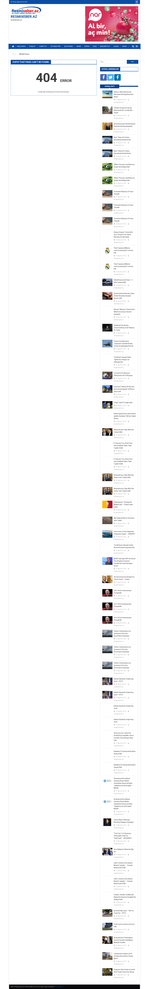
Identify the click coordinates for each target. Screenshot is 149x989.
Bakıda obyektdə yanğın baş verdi (123, 707)
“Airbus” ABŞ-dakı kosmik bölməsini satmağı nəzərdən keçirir (123, 94)
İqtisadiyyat (56, 46)
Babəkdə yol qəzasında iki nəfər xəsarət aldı (125, 752)
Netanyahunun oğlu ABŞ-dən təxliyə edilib (124, 431)
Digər (124, 46)
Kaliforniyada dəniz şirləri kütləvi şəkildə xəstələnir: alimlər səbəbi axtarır (125, 416)
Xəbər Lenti (110, 86)
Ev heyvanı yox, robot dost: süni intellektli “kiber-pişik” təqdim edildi (123, 445)
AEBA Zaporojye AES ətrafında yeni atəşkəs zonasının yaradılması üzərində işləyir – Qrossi (124, 562)
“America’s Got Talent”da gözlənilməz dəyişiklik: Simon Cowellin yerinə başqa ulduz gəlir (124, 736)
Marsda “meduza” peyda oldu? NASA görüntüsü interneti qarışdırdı (124, 312)
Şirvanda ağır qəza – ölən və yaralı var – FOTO (124, 912)
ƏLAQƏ (116, 46)
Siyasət (32, 46)
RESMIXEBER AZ (119, 102)
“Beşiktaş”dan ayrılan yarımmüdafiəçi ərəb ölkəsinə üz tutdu (124, 327)
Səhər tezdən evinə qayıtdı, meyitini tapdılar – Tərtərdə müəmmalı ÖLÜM (123, 865)
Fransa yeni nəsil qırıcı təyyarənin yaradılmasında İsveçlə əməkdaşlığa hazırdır (123, 343)
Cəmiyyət (43, 46)
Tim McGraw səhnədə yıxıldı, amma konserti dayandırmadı (124, 546)
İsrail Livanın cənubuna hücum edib (124, 925)
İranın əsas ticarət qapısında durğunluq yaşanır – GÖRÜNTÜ (124, 533)
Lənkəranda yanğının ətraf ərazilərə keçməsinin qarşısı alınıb (123, 956)
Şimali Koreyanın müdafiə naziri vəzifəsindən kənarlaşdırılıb (124, 125)
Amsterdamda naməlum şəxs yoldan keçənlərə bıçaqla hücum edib (124, 296)
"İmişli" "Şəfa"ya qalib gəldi (123, 402)
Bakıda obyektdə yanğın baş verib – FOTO (123, 680)
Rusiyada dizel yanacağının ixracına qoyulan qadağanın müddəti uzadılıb (123, 940)
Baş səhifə (21, 46)
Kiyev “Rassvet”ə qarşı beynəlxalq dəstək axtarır (122, 138)
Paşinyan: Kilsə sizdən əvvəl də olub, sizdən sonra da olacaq (124, 971)
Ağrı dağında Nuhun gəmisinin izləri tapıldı (124, 519)
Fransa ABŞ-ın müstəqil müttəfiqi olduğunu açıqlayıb (124, 821)
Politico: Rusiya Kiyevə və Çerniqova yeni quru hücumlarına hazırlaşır (122, 633)
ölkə (95, 46)
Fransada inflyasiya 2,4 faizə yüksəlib (123, 193)
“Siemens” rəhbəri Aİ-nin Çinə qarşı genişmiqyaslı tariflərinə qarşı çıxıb (124, 389)
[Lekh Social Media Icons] (103, 77)
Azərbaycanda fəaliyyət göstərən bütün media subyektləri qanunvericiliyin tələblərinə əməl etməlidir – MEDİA (123, 783)
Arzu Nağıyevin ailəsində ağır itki (124, 850)
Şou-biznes (68, 46)
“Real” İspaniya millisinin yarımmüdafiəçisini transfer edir (123, 250)
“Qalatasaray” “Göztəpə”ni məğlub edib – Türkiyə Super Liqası (123, 504)
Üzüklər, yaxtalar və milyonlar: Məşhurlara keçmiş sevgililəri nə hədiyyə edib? (125, 897)
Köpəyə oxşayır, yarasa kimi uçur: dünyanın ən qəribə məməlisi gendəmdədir (123, 234)
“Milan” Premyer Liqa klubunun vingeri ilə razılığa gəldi (124, 166)
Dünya (86, 46)
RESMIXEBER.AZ (24, 16)
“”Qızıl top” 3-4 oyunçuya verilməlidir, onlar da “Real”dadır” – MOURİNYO (123, 836)
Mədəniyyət (105, 46)
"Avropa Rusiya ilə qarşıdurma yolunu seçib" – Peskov (124, 578)
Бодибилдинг (59, 986)
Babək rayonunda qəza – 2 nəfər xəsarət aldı (123, 281)
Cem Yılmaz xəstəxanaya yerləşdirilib (122, 592)
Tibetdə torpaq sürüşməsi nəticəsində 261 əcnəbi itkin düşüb (123, 110)
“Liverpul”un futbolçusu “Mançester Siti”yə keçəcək (123, 374)
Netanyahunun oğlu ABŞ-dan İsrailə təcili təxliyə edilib (124, 476)
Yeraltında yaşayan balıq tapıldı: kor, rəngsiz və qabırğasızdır (122, 359)
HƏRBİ (78, 46)
